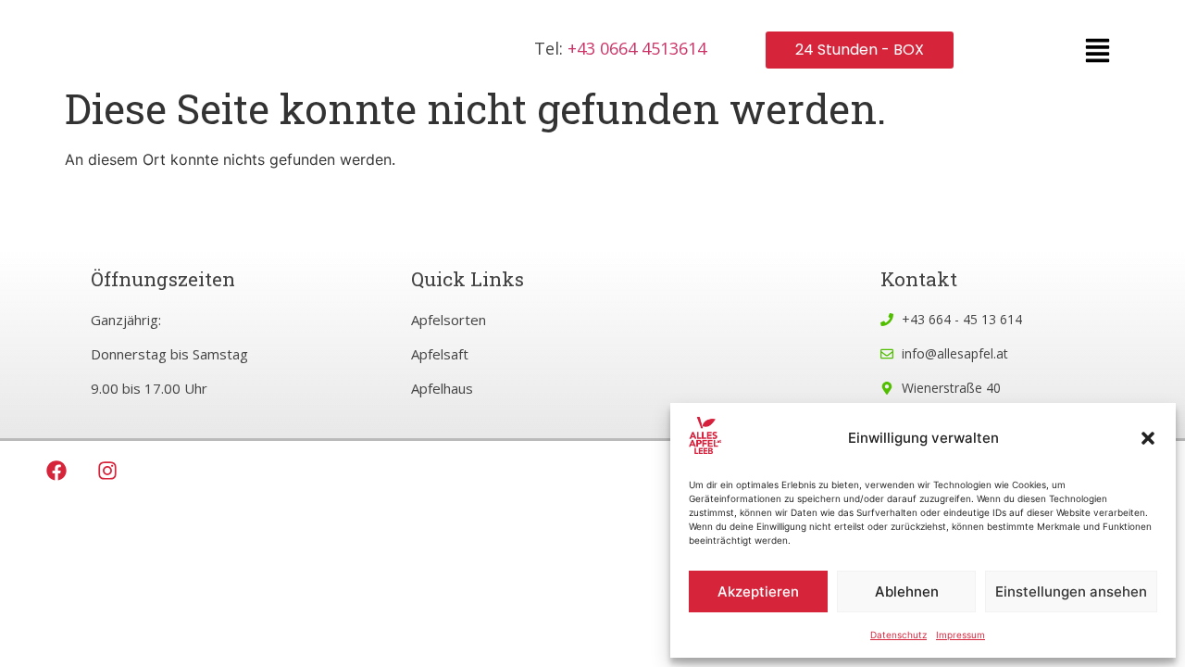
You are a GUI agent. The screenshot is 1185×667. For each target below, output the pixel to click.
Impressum (960, 634)
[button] (1148, 438)
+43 (637, 48)
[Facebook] (56, 470)
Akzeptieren (758, 591)
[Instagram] (107, 470)
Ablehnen (907, 591)
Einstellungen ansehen (1071, 591)
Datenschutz (898, 634)
